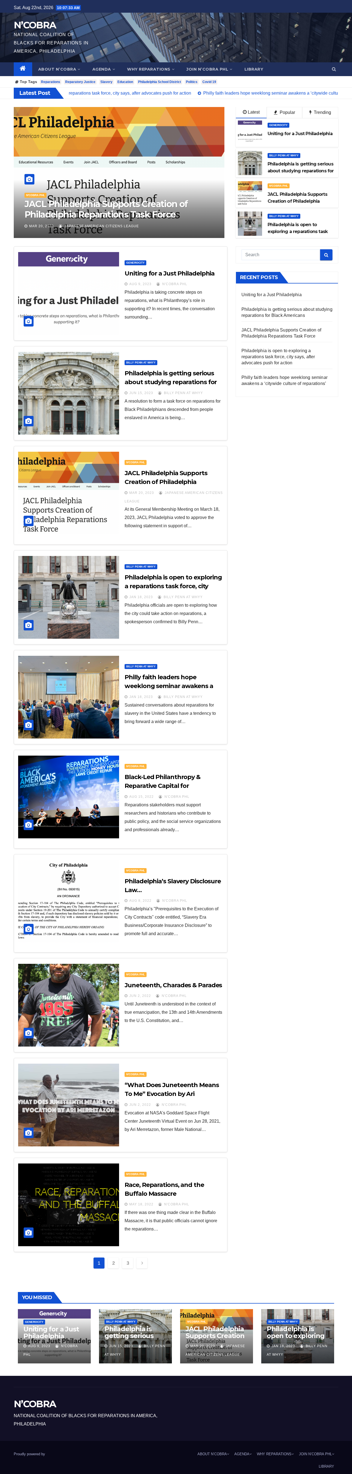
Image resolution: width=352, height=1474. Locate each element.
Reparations (50, 82)
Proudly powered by (29, 1454)
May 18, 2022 (141, 1204)
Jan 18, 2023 (41, 226)
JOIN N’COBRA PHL (207, 69)
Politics (191, 82)
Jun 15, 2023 (141, 393)
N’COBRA (35, 25)
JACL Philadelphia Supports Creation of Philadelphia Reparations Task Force (166, 481)
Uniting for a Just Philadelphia (170, 273)
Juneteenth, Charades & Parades (173, 985)
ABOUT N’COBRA (57, 69)
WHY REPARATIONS (148, 69)
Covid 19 (209, 82)
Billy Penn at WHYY (41, 195)
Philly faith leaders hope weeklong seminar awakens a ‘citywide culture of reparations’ (172, 686)
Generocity (278, 125)
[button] (334, 69)
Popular (287, 112)
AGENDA (101, 69)
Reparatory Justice (80, 82)
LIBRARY (253, 69)
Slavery (106, 82)
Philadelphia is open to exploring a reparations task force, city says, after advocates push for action (100, 215)
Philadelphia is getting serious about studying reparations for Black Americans (171, 382)
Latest (254, 112)
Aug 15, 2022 (141, 797)
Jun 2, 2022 (140, 996)
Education (125, 82)
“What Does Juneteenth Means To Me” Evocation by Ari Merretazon (172, 1093)
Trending (322, 112)
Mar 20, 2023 (141, 493)
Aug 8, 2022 (140, 901)
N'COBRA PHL (278, 185)
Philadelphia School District (159, 82)
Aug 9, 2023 (140, 284)
